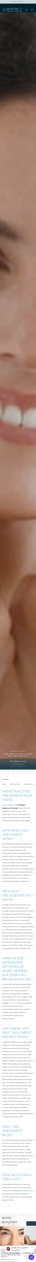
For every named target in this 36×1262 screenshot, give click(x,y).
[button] (28, 1223)
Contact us (27, 1191)
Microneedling (8, 805)
